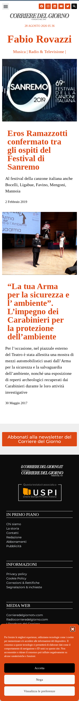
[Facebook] (41, 6)
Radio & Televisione (46, 51)
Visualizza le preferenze (39, 691)
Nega (39, 679)
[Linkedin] (54, 6)
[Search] (74, 6)
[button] (73, 629)
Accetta (39, 668)
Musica (19, 51)
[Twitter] (67, 6)
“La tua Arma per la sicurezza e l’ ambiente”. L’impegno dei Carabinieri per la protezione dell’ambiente (38, 311)
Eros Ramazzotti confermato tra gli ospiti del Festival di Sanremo (37, 150)
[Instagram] (48, 6)
